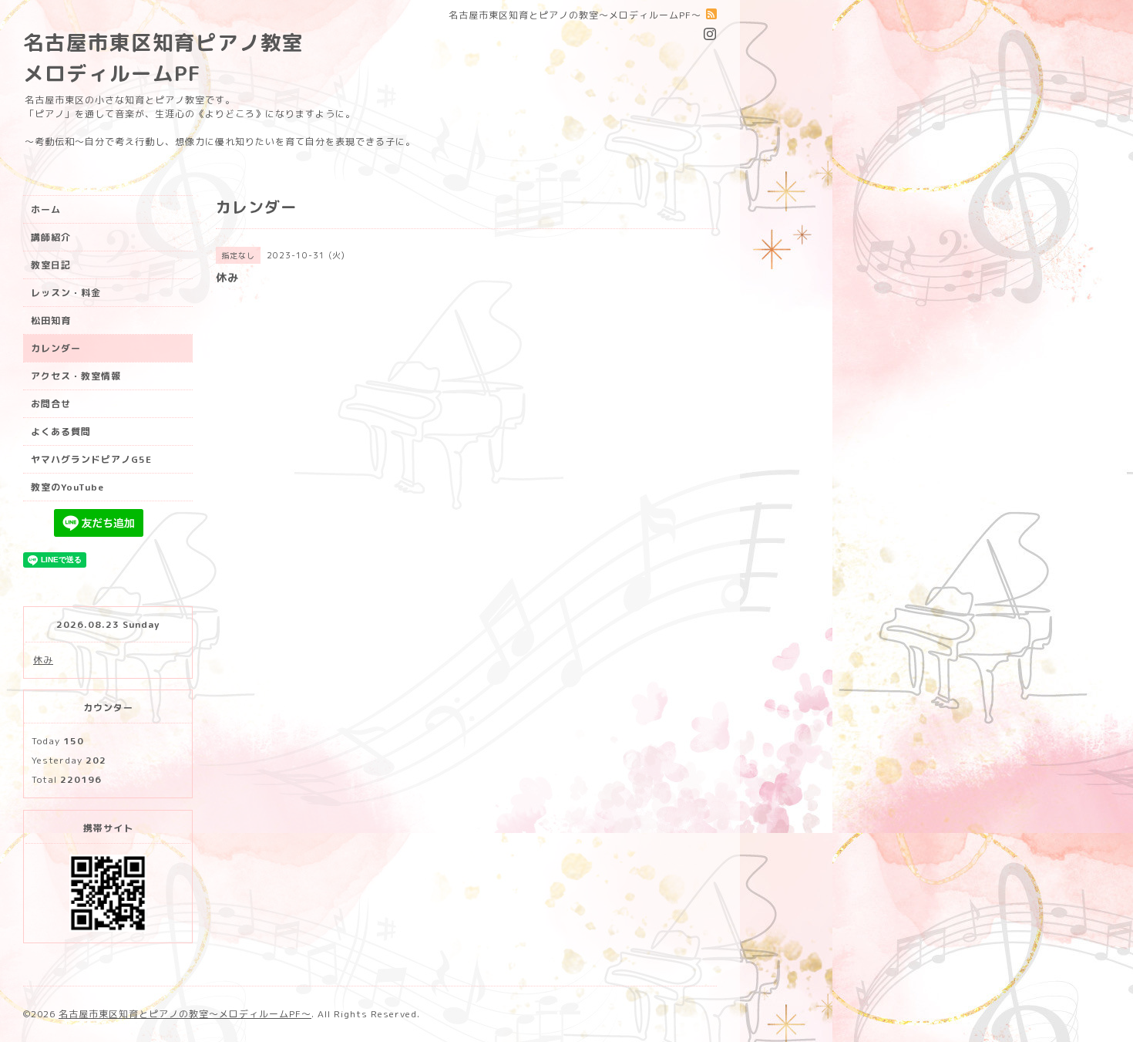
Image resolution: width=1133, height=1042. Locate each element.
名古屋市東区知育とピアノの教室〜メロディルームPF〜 (185, 1013)
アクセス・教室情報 (76, 376)
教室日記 (51, 264)
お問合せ (51, 403)
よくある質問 (61, 431)
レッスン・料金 (66, 292)
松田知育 (51, 320)
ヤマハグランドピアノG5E (91, 459)
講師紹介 (51, 237)
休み (43, 659)
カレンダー (56, 348)
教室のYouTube (67, 487)
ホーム (46, 209)
